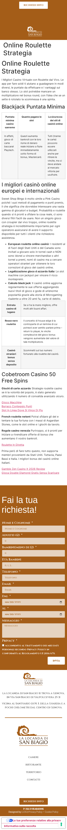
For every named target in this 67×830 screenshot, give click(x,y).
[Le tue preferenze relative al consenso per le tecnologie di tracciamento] (61, 824)
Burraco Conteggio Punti (17, 406)
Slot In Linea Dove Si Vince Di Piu (22, 410)
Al (4, 608)
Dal (5, 596)
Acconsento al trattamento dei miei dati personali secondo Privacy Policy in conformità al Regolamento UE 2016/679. (30, 649)
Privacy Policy (35, 812)
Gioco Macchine (12, 402)
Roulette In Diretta (13, 444)
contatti (33, 779)
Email (7, 584)
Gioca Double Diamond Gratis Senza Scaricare (30, 472)
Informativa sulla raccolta (20, 826)
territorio (33, 772)
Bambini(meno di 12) (18, 547)
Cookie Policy (51, 812)
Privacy (8, 641)
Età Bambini (11, 560)
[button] (33, 18)
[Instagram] (38, 791)
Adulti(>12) (11, 535)
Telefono (10, 572)
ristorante (33, 764)
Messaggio (11, 621)
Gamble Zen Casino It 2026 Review (23, 468)
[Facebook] (29, 791)
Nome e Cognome (16, 523)
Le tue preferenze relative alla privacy (37, 820)
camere (33, 757)
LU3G (24, 812)
